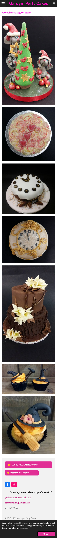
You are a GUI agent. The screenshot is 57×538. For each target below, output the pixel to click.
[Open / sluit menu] (3, 3)
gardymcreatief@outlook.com (18, 497)
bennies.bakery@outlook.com (17, 502)
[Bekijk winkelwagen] (54, 3)
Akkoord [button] (46, 534)
